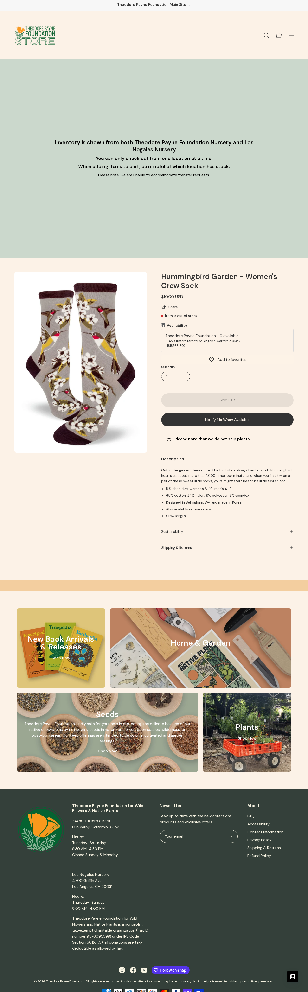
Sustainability (172, 531)
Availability (177, 325)
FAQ (250, 816)
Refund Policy (259, 855)
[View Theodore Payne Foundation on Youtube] (144, 970)
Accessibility (258, 824)
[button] (266, 35)
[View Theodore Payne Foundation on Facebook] (133, 970)
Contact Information (265, 831)
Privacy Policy (259, 839)
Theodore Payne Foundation (65, 981)
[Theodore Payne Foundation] (34, 35)
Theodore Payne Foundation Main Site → (154, 4)
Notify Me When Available (227, 419)
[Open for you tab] (292, 976)
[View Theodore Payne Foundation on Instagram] (122, 970)
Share (173, 307)
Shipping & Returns (176, 548)
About (253, 805)
